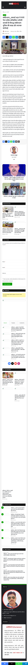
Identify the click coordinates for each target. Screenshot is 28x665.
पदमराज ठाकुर (7, 31)
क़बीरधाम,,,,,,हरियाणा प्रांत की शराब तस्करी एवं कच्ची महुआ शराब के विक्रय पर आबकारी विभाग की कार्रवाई (20, 230)
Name (3, 261)
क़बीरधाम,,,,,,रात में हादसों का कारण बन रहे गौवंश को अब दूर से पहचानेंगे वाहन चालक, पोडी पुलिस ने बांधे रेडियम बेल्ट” (18, 356)
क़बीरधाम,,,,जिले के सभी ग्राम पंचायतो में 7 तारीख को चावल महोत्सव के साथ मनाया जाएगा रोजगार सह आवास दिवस (7, 230)
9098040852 (9, 618)
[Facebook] (4, 142)
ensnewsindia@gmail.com (11, 615)
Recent (5, 323)
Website (4, 273)
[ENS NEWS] (14, 3)
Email (3, 267)
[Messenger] (9, 142)
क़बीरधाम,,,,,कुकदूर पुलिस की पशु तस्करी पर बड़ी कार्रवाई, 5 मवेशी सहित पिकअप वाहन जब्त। (18, 349)
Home (5, 12)
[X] (6, 142)
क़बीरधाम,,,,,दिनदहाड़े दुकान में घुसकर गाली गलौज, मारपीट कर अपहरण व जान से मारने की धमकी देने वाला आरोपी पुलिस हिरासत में (18, 516)
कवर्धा (8, 12)
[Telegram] (14, 142)
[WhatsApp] (11, 142)
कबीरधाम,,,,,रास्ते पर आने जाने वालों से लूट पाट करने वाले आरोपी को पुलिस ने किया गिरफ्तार (17, 509)
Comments (22, 323)
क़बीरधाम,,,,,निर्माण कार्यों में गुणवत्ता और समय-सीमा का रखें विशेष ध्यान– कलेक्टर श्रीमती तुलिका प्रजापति (18, 335)
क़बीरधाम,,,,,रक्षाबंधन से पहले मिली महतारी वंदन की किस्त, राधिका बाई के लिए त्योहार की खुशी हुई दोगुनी (17, 328)
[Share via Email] (16, 142)
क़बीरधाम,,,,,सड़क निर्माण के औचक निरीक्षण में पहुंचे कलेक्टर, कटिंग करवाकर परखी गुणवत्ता (7, 215)
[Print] (19, 142)
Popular (13, 323)
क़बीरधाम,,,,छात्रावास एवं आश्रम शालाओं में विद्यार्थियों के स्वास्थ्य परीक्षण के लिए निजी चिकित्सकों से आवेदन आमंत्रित (20, 213)
